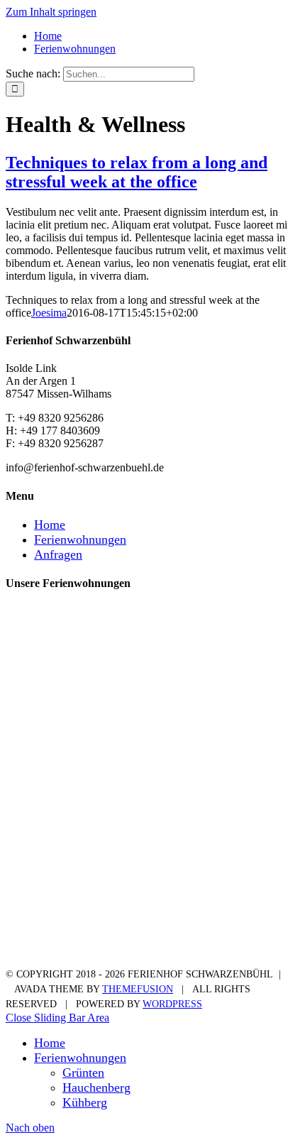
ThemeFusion (137, 989)
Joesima (49, 313)
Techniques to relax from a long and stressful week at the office (136, 172)
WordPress (172, 1004)
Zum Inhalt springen (51, 12)
